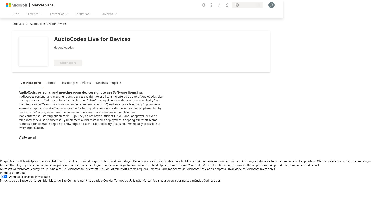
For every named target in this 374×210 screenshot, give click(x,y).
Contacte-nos (76, 180)
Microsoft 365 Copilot (100, 169)
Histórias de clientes (64, 161)
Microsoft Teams (125, 169)
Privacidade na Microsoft (243, 169)
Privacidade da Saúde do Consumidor (24, 180)
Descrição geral (30, 83)
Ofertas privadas (173, 161)
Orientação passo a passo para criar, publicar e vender (45, 165)
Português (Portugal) (13, 173)
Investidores (267, 169)
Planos (50, 83)
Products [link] (18, 23)
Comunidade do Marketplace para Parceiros (159, 165)
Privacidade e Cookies (99, 180)
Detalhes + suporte (108, 83)
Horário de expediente (92, 161)
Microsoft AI (8, 169)
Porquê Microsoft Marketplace (19, 161)
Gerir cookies (212, 180)
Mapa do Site (58, 180)
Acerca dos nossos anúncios (185, 180)
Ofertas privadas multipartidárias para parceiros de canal (282, 165)
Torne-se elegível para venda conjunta (105, 165)
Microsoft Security (28, 169)
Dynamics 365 (58, 169)
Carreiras (166, 169)
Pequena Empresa (148, 169)
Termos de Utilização (128, 180)
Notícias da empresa (212, 169)
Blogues (45, 161)
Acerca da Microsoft (186, 169)
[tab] (32, 82)
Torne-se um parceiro (284, 161)
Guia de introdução (120, 161)
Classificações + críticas (75, 83)
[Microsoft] (16, 5)
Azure (44, 169)
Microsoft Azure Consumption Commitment (213, 161)
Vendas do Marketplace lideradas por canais (216, 165)
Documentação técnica (148, 161)
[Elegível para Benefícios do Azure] (70, 54)
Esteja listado (307, 161)
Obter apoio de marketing (334, 161)
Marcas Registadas (154, 180)
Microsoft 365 (76, 169)
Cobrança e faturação (256, 161)
